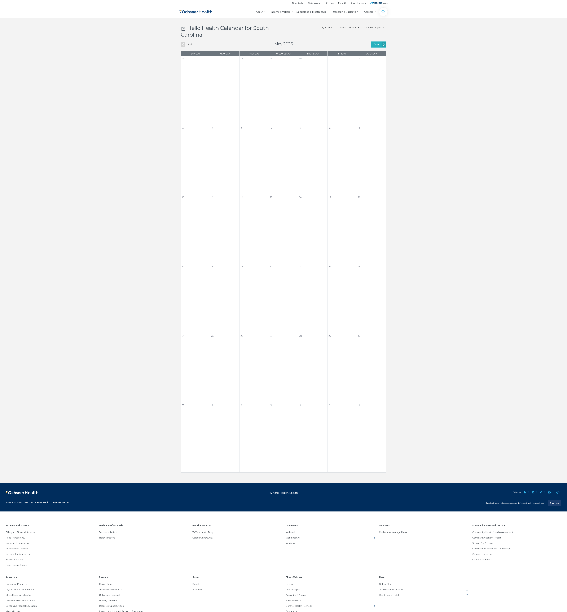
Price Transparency (15, 537)
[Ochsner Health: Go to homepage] (195, 11)
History (289, 584)
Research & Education (345, 11)
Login (385, 3)
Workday (290, 543)
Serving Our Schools (482, 543)
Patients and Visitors (17, 525)
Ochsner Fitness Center (391, 589)
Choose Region (373, 27)
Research (104, 577)
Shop (382, 577)
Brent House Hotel (389, 595)
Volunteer (197, 589)
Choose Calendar (347, 27)
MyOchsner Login (40, 502)
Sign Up (555, 502)
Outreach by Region (482, 554)
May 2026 (325, 27)
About (259, 11)
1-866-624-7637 (62, 502)
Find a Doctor (298, 3)
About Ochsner (294, 577)
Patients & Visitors (280, 11)
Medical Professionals (111, 525)
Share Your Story (14, 559)
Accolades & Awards (296, 595)
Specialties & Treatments (311, 11)
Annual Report (293, 589)
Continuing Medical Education (21, 606)
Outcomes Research (109, 595)
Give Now (330, 3)
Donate (196, 584)
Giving (195, 577)
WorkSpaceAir (293, 537)
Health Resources (201, 525)
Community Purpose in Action (488, 525)
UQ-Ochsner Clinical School (20, 589)
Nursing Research (108, 600)
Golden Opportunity (202, 537)
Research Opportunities (111, 606)
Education (11, 577)
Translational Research (110, 589)
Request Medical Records (19, 554)
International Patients (17, 548)
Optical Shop (385, 584)
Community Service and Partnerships (491, 548)
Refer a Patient (107, 537)
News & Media (293, 600)
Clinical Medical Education (19, 595)
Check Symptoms (358, 3)
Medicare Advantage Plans (393, 532)
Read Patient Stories (16, 565)
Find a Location (314, 3)
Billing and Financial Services (20, 532)
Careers (368, 11)
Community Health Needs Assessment (492, 532)
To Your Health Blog (202, 532)
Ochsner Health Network (299, 606)
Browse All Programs (16, 584)
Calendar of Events (482, 559)
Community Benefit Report (486, 537)
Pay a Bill (342, 3)
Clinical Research (107, 584)
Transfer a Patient (108, 532)
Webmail (290, 532)
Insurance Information (17, 543)
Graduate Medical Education (20, 600)
